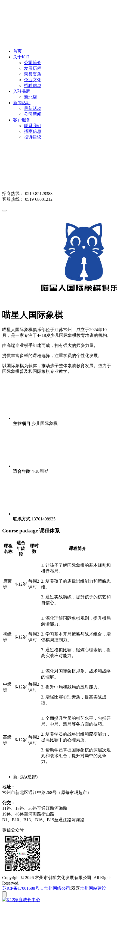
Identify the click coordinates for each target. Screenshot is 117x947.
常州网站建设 (93, 888)
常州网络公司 (57, 888)
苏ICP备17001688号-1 (22, 888)
